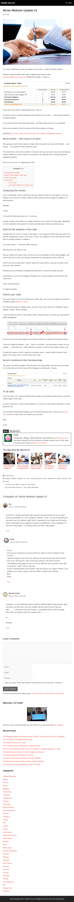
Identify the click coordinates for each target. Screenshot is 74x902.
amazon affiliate (10, 478)
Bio (7, 431)
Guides (5, 826)
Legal (11, 899)
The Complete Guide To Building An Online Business (21, 746)
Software (6, 866)
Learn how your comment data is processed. (48, 693)
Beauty (5, 779)
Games (5, 820)
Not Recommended (10, 851)
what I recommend (40, 443)
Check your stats (10, 177)
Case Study (9, 476)
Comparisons (7, 798)
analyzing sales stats (38, 478)
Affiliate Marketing (9, 776)
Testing (5, 879)
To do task (8, 180)
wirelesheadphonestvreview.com (14, 77)
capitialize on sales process (57, 478)
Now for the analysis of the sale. (15, 175)
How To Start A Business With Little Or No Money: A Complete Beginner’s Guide (32, 749)
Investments (7, 832)
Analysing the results (11, 172)
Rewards (6, 860)
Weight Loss (7, 888)
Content (5, 801)
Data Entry (7, 804)
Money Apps (7, 848)
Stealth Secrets (8, 3)
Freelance (6, 817)
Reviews (6, 857)
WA (4, 885)
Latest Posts (15, 431)
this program (58, 725)
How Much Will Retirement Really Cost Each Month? (22, 758)
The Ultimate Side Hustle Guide (14, 743)
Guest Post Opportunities (56, 899)
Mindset (6, 841)
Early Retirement (9, 810)
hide (22, 168)
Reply (7, 531)
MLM (4, 844)
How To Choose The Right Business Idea (17, 739)
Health (5, 829)
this (41, 110)
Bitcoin (5, 786)
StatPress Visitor (22, 302)
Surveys (6, 872)
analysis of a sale (23, 478)
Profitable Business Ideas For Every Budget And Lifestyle (23, 752)
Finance (6, 813)
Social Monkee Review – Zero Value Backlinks (22, 487)
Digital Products (8, 807)
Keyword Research (10, 835)
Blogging (6, 789)
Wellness (6, 891)
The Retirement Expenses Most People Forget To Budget (23, 761)
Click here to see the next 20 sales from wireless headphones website (36, 134)
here (37, 404)
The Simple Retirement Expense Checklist (18, 755)
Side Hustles (7, 863)
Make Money (7, 838)
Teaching (6, 876)
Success (6, 869)
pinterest (6, 854)
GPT (4, 823)
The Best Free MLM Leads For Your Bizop (20, 484)
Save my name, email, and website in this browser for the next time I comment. (33, 683)
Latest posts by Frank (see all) (21, 185)
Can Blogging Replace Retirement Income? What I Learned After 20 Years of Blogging (33, 736)
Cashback (6, 795)
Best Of (5, 783)
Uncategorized (8, 882)
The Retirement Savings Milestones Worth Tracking (21, 764)
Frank (12, 182)
